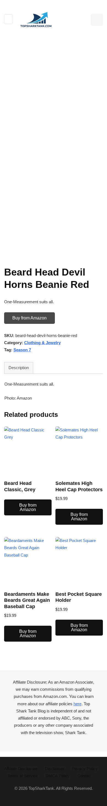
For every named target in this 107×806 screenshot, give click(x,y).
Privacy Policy (85, 768)
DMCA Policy (58, 775)
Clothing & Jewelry (42, 342)
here (77, 703)
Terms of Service (22, 775)
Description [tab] (19, 367)
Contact (84, 775)
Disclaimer (54, 768)
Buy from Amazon (29, 318)
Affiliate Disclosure (20, 768)
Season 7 (22, 349)
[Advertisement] (53, 93)
